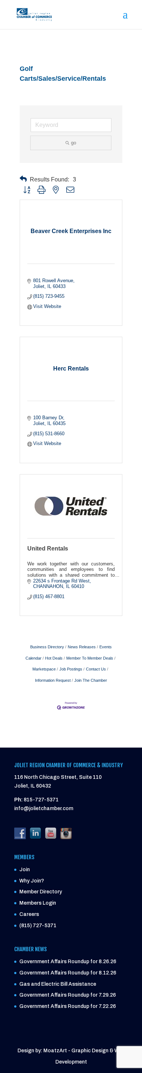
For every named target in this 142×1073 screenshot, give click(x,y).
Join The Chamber (90, 680)
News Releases (82, 647)
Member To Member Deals (89, 658)
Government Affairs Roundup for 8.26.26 (67, 961)
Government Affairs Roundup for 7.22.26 (67, 1006)
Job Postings (70, 669)
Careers (29, 914)
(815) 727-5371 (37, 925)
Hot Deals (54, 658)
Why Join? (31, 881)
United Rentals (47, 548)
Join (24, 869)
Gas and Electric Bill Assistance (57, 984)
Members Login (37, 903)
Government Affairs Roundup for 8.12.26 (67, 973)
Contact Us (96, 669)
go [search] (73, 142)
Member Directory (40, 891)
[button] (23, 179)
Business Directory (47, 647)
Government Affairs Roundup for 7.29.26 (67, 995)
